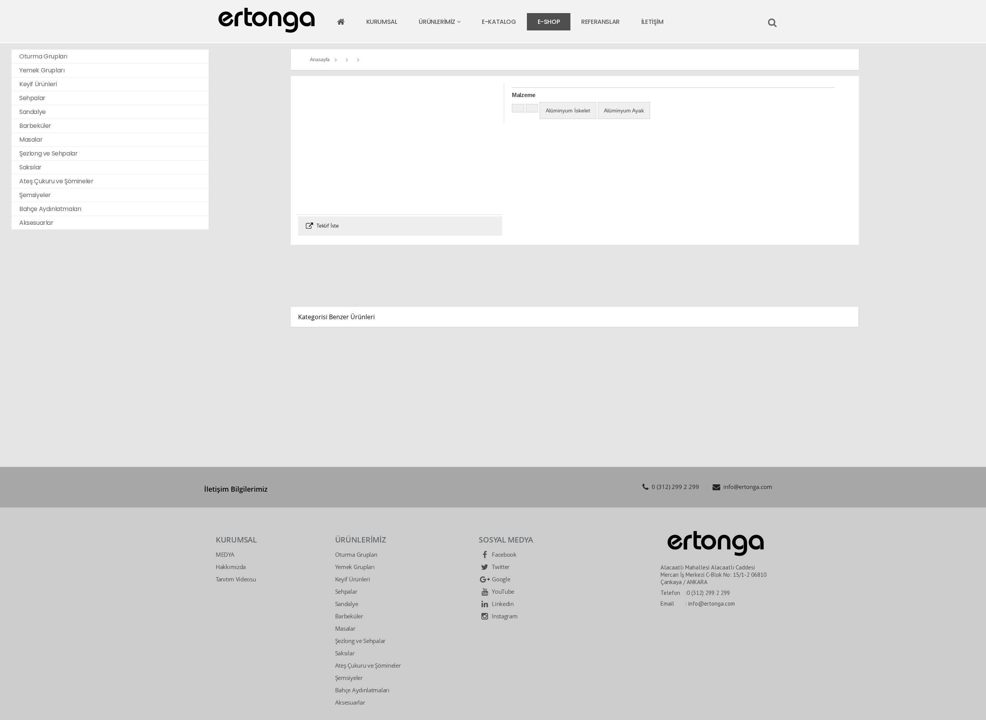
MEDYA (225, 554)
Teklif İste (327, 225)
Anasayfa (320, 59)
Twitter (500, 567)
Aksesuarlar (350, 702)
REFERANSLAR (600, 21)
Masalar (345, 628)
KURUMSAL (381, 21)
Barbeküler (349, 616)
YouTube (502, 591)
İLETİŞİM (652, 21)
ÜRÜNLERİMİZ (437, 21)
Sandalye (346, 604)
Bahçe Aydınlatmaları (362, 690)
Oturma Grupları (356, 554)
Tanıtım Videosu (236, 579)
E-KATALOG (499, 21)
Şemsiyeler (349, 677)
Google (500, 579)
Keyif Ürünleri (352, 579)
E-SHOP (549, 21)
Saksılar (345, 653)
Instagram (503, 616)
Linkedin (501, 604)
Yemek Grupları (355, 567)
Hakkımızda (231, 567)
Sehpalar (346, 591)
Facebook (503, 554)
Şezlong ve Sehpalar (360, 641)
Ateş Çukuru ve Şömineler (368, 665)
